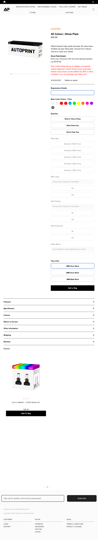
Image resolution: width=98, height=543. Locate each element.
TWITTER (38, 529)
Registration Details (59, 88)
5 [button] (20, 73)
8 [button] (28, 73)
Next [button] (42, 51)
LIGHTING (69, 12)
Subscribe (82, 498)
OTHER (33, 12)
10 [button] (32, 73)
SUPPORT (7, 527)
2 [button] (13, 73)
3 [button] (16, 73)
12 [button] (37, 73)
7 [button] (25, 73)
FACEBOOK (39, 524)
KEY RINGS (82, 7)
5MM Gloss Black (72, 273)
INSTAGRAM (39, 527)
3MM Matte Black (72, 279)
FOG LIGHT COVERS (67, 7)
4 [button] (18, 73)
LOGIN (6, 524)
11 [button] (35, 73)
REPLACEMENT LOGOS (47, 7)
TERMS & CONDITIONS (75, 524)
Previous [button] (8, 51)
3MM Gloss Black (72, 266)
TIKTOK (38, 532)
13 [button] (40, 73)
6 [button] (23, 73)
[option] (49, 2)
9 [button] (30, 73)
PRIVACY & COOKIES (74, 527)
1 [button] (11, 73)
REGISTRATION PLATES (25, 7)
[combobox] (85, 2)
